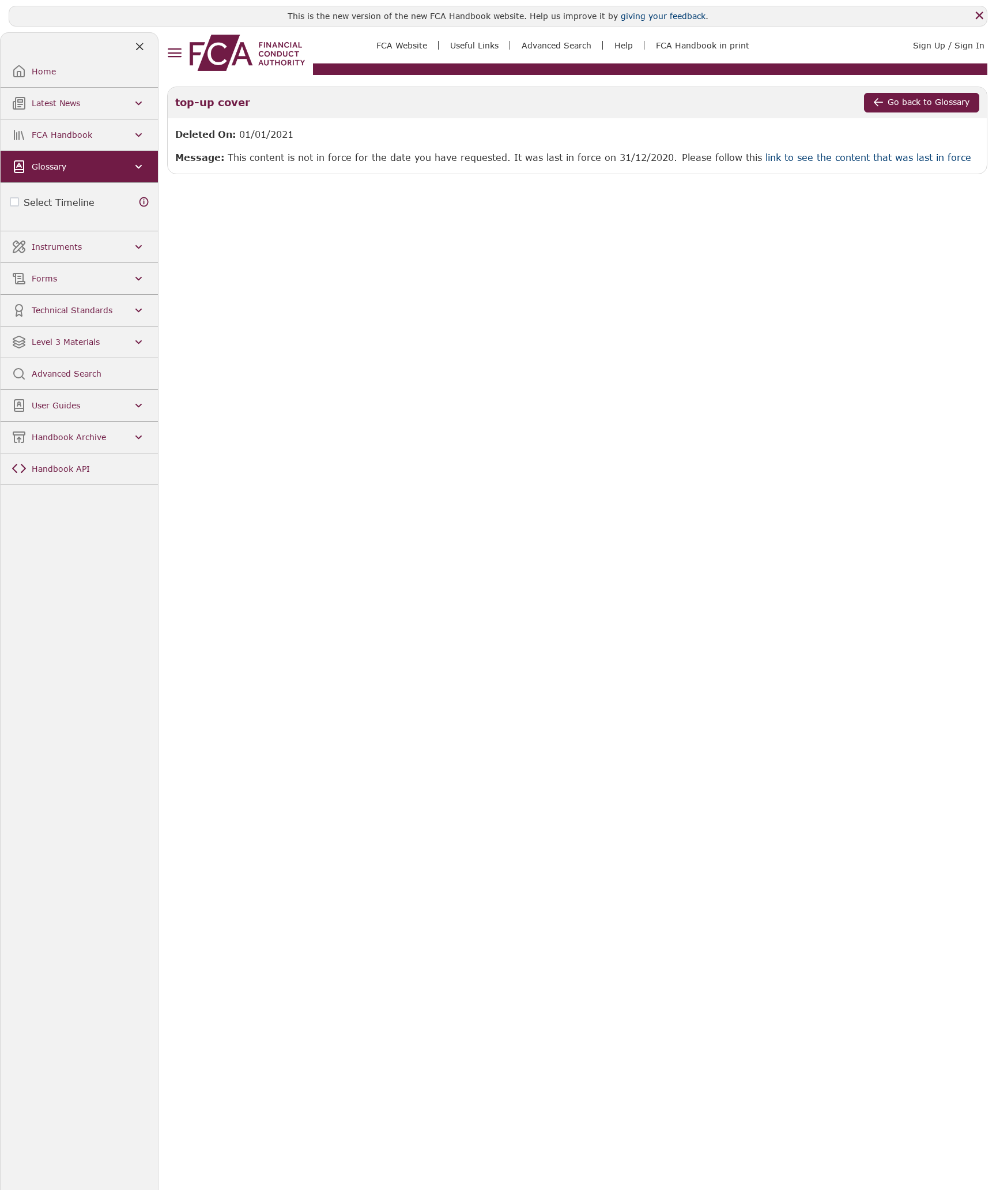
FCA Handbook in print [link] (702, 45)
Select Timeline (59, 202)
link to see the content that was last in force (868, 157)
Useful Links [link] (474, 45)
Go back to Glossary (928, 102)
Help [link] (623, 45)
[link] (247, 52)
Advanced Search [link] (556, 45)
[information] (144, 202)
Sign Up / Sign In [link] (948, 45)
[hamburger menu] (174, 53)
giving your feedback (663, 16)
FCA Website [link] (401, 45)
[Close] (979, 15)
